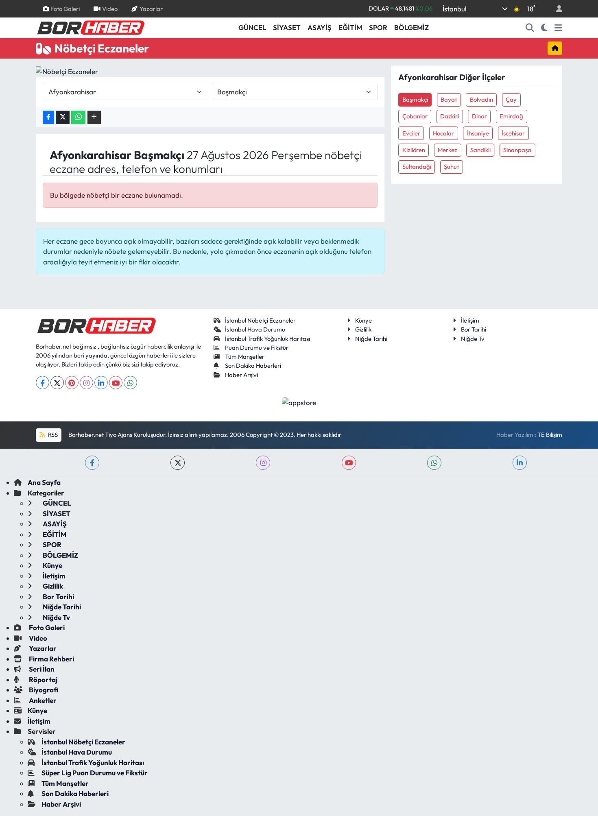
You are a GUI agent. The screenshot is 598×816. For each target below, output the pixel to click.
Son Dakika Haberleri (253, 365)
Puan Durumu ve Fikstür (256, 347)
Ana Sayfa (44, 482)
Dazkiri (449, 116)
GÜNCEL (252, 27)
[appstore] (299, 401)
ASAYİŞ (320, 27)
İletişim (470, 320)
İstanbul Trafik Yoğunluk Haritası (267, 339)
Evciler (411, 133)
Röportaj (43, 679)
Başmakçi (415, 99)
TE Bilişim (549, 435)
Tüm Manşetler (244, 356)
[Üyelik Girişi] (555, 8)
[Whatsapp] (130, 382)
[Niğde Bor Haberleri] (90, 27)
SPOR (378, 27)
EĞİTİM (350, 27)
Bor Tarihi (473, 329)
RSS (52, 435)
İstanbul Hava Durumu (255, 329)
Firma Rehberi (51, 659)
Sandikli (480, 150)
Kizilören (413, 150)
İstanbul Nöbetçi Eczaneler (260, 320)
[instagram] (263, 463)
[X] (57, 382)
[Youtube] (115, 382)
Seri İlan (41, 669)
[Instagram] (86, 382)
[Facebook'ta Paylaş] (48, 117)
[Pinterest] (72, 382)
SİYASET (287, 27)
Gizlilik (363, 329)
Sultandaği (416, 166)
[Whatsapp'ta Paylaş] (78, 117)
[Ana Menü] (558, 27)
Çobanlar (415, 116)
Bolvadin (481, 99)
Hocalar (443, 133)
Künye (363, 320)
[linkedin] (520, 463)
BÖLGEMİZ (411, 27)
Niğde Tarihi (371, 339)
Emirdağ (511, 116)
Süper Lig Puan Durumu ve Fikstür (94, 772)
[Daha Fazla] (94, 117)
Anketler (42, 700)
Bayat (449, 99)
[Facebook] (42, 382)
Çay (511, 99)
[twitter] (177, 463)
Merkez (447, 150)
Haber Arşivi (241, 375)
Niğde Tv (473, 339)
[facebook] (92, 463)
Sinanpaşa (517, 150)
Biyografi (43, 689)
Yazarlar (151, 8)
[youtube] (349, 463)
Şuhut (451, 166)
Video (110, 8)
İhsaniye (478, 133)
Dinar (479, 116)
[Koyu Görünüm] (544, 27)
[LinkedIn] (101, 382)
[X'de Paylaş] (63, 117)
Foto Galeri (65, 8)
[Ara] (530, 27)
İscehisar (513, 133)
